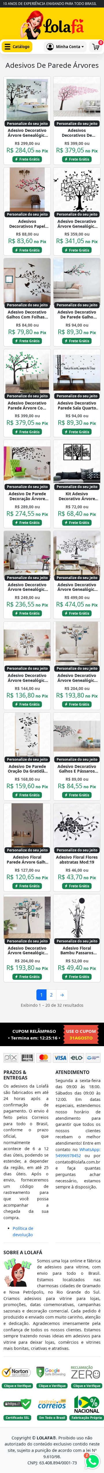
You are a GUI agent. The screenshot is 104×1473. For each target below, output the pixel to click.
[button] (17, 46)
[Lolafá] (52, 26)
